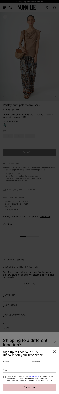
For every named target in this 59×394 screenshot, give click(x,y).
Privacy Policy (34, 376)
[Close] (54, 351)
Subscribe (29, 387)
